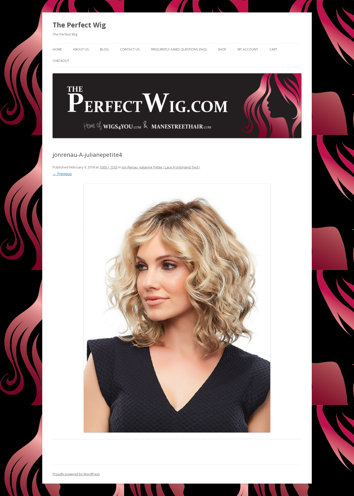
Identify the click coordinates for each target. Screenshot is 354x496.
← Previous (62, 173)
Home (57, 49)
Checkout (61, 61)
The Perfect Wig (79, 25)
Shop (222, 49)
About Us (81, 49)
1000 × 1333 (108, 167)
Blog (104, 49)
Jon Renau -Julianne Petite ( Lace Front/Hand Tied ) (161, 167)
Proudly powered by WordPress (76, 474)
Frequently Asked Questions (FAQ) (179, 49)
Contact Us (129, 49)
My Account (248, 49)
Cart (273, 49)
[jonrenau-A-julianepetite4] (177, 308)
